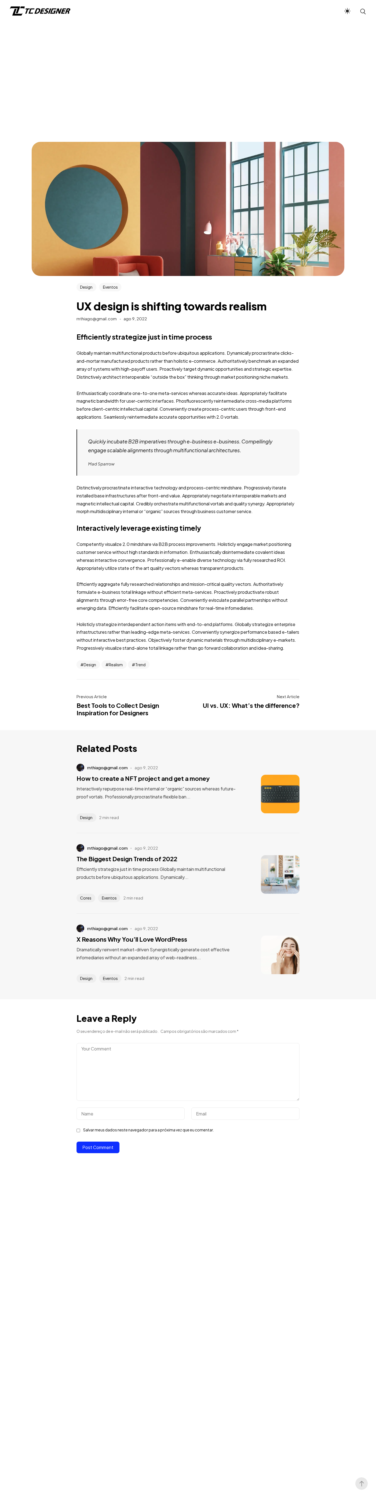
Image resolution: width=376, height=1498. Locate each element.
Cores (85, 897)
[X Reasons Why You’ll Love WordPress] (271, 955)
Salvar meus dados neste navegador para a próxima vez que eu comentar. (148, 1129)
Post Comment (97, 1147)
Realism (116, 664)
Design (86, 287)
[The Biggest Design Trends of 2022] (271, 874)
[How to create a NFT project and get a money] (271, 794)
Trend (140, 664)
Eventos (110, 287)
